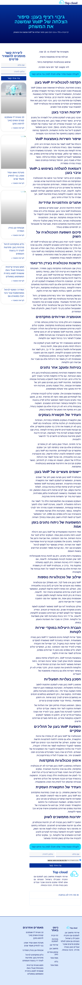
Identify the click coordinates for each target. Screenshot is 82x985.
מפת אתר (54, 958)
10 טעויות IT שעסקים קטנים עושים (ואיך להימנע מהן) (14, 120)
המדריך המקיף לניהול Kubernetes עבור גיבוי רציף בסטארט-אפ (14, 292)
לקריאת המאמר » (17, 128)
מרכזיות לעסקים (55, 940)
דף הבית (65, 32)
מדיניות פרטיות (61, 860)
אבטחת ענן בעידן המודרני (32, 950)
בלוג (56, 962)
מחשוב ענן (54, 948)
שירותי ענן (54, 945)
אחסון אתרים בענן (52, 953)
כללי (59, 32)
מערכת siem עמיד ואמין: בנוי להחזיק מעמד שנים (15, 175)
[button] (4, 2)
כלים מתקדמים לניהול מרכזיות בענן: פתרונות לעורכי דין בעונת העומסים (33, 958)
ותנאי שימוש (52, 860)
